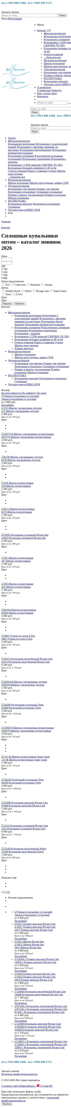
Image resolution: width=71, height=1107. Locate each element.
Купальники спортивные (36, 159)
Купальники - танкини (27, 333)
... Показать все (52, 57)
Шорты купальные (54, 63)
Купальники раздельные (21, 144)
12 (8, 892)
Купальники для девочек (22, 188)
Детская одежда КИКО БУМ (24, 209)
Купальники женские (56, 81)
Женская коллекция (55, 33)
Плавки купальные (55, 194)
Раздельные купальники (21, 191)
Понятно (7, 1104)
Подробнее (7, 405)
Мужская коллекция (55, 60)
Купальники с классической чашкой (36, 317)
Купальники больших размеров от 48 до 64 (32, 168)
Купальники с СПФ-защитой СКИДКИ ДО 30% (35, 165)
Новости (56, 90)
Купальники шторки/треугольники (45, 324)
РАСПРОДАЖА (53, 78)
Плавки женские (24, 348)
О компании (44, 90)
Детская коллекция (54, 69)
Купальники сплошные (57, 39)
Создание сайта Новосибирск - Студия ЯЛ (26, 1086)
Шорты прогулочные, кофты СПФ (49, 183)
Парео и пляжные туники (42, 171)
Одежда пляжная (53, 54)
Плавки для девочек (47, 188)
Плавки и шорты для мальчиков (26, 194)
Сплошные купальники (49, 191)
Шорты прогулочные (26, 345)
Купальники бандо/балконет (36, 150)
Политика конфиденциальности (19, 1074)
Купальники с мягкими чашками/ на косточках (40, 320)
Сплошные (14, 206)
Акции (12, 138)
